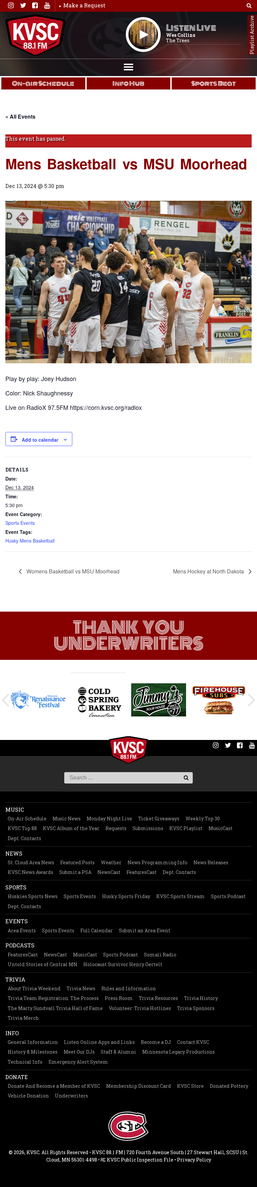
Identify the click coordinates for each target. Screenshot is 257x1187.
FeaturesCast (141, 872)
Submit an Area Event (144, 930)
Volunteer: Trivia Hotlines (140, 1008)
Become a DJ (156, 1042)
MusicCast (220, 828)
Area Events (22, 930)
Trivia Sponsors (196, 1008)
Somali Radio (160, 954)
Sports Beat (213, 83)
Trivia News (81, 988)
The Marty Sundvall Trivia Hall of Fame (55, 1008)
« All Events (20, 116)
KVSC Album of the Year (71, 828)
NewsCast (108, 872)
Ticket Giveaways (158, 818)
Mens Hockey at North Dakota (209, 571)
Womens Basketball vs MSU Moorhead (72, 571)
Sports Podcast (228, 896)
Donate (16, 1076)
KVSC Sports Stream (180, 896)
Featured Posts (77, 862)
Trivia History (201, 998)
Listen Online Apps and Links (99, 1042)
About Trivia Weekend (34, 988)
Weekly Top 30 (202, 818)
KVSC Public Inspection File (139, 1160)
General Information (33, 1042)
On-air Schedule (43, 83)
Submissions (148, 828)
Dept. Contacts (24, 838)
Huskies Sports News (33, 896)
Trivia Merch (23, 1018)
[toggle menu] (128, 66)
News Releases (210, 862)
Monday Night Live (109, 818)
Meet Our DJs (79, 1052)
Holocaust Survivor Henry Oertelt (122, 964)
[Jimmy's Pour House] (158, 699)
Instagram (10, 5)
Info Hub (128, 83)
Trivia (15, 979)
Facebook (34, 5)
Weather (111, 862)
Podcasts (19, 945)
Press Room (119, 998)
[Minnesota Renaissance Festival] (38, 700)
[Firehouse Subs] (219, 700)
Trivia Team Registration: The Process (53, 998)
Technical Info (25, 1062)
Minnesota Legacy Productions (178, 1052)
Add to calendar (40, 439)
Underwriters (71, 1095)
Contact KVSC (193, 1042)
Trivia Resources (158, 998)
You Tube (46, 5)
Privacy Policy (194, 1160)
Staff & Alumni (118, 1052)
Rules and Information (128, 988)
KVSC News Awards (30, 872)
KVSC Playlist (185, 828)
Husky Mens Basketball (30, 540)
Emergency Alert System (78, 1062)
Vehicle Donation (28, 1095)
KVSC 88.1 (35, 35)
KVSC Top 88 (22, 828)
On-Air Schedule (27, 818)
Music (14, 809)
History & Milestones (33, 1052)
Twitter (22, 5)
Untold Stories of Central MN (42, 964)
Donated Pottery (229, 1086)
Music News (67, 818)
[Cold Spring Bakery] (98, 700)
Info (12, 1033)
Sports (15, 887)
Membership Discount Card (138, 1086)
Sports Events (20, 522)
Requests (115, 828)
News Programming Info (157, 862)
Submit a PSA (75, 872)
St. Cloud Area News (31, 862)
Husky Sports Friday (126, 896)
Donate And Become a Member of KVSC (54, 1086)
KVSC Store (190, 1086)
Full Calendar (96, 930)
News (13, 853)
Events (16, 921)
